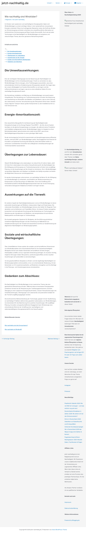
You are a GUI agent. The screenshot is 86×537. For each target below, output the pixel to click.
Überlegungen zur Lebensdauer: (16, 55)
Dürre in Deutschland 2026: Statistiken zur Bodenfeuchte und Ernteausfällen (73, 421)
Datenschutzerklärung (71, 508)
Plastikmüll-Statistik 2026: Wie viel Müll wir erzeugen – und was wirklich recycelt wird (74, 406)
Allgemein (8, 19)
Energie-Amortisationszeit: (15, 53)
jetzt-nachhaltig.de (15, 3)
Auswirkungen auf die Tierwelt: (16, 57)
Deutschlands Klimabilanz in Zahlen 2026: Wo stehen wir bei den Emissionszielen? (74, 413)
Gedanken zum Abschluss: (15, 61)
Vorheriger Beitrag (8, 338)
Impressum (68, 502)
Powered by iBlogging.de (72, 520)
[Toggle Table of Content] (6, 49)
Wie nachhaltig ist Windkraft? (13, 329)
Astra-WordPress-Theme (59, 529)
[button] (52, 3)
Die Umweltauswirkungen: (14, 51)
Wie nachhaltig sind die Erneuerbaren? (16, 325)
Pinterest (67, 391)
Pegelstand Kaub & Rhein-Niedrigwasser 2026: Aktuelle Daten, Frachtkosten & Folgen (73, 439)
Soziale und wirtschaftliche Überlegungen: (19, 59)
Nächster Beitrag (53, 338)
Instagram (67, 385)
